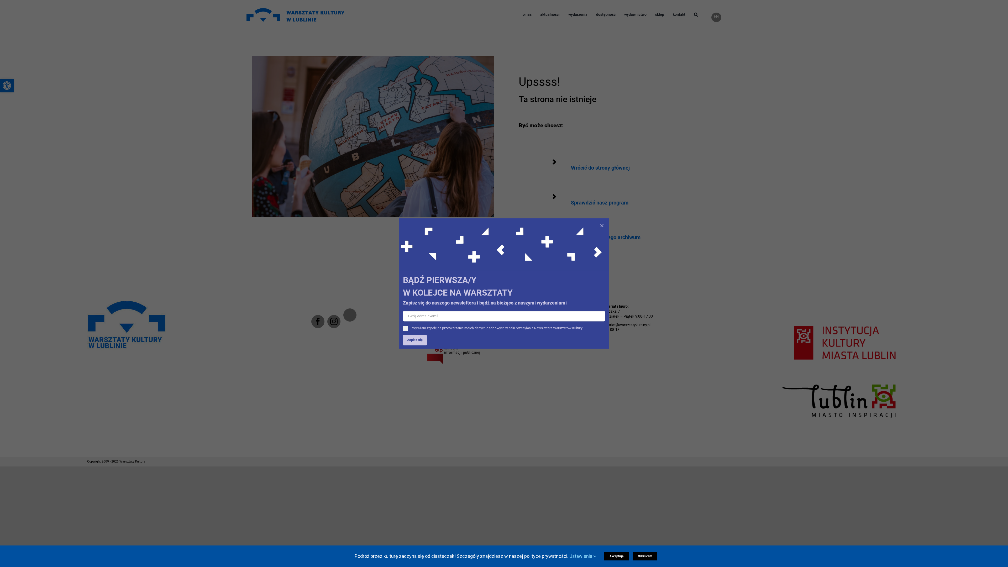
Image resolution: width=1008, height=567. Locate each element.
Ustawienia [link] (581, 556)
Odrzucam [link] (645, 556)
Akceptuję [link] (616, 556)
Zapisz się (415, 340)
